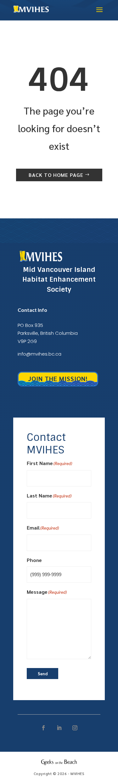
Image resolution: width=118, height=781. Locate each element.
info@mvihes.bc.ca (39, 354)
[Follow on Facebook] (43, 727)
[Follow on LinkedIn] (59, 727)
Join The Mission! (58, 378)
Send (43, 673)
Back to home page (56, 174)
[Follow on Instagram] (74, 727)
